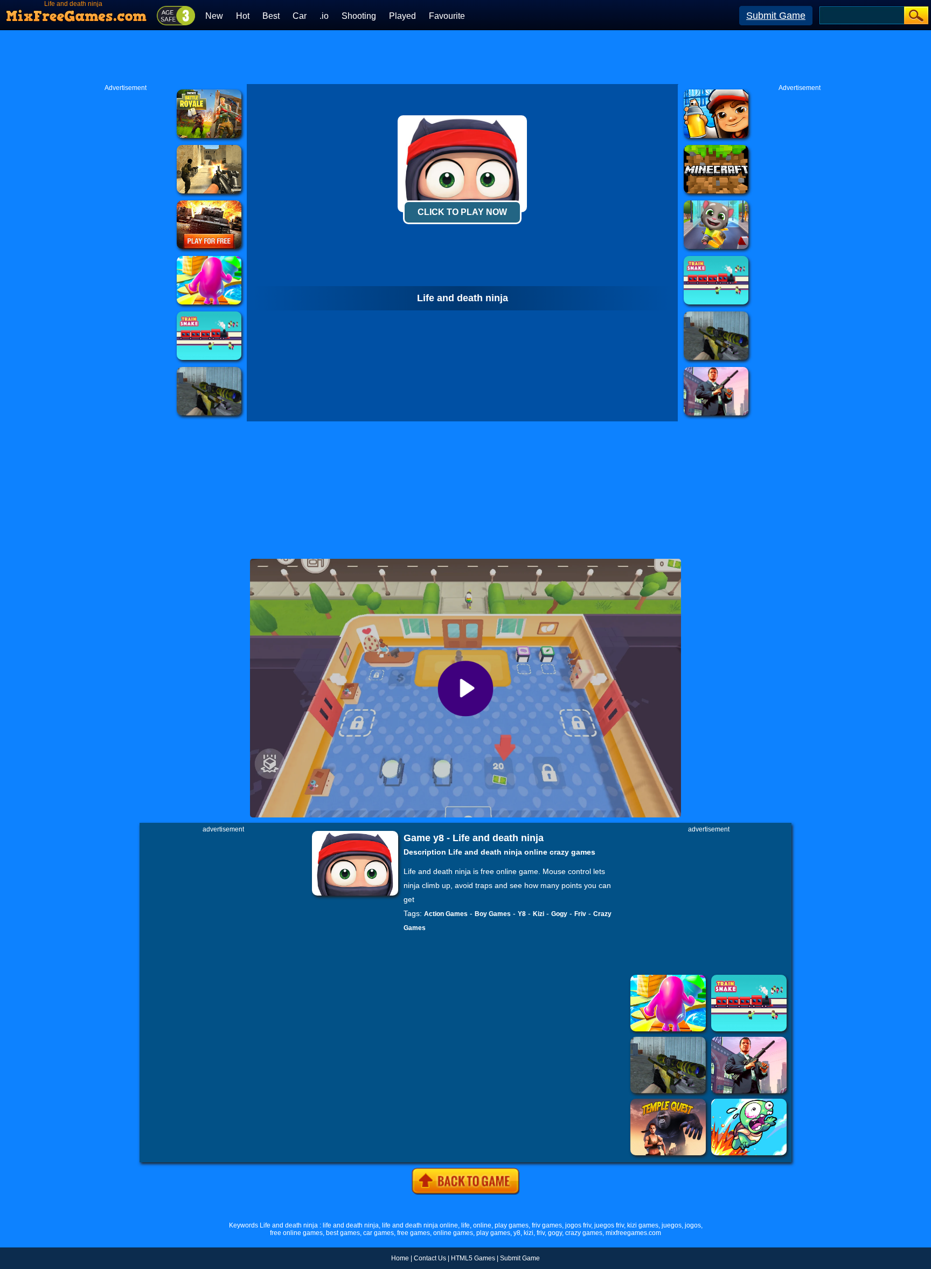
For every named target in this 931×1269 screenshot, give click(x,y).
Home (400, 1258)
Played (402, 15)
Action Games (446, 914)
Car (300, 15)
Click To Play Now (462, 212)
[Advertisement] (465, 57)
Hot (242, 15)
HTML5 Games (473, 1258)
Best (271, 15)
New (214, 15)
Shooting (359, 15)
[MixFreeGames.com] (76, 12)
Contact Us (430, 1258)
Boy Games (493, 914)
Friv (580, 914)
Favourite (447, 15)
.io (324, 15)
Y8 (522, 914)
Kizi (538, 914)
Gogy (559, 914)
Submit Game (775, 15)
